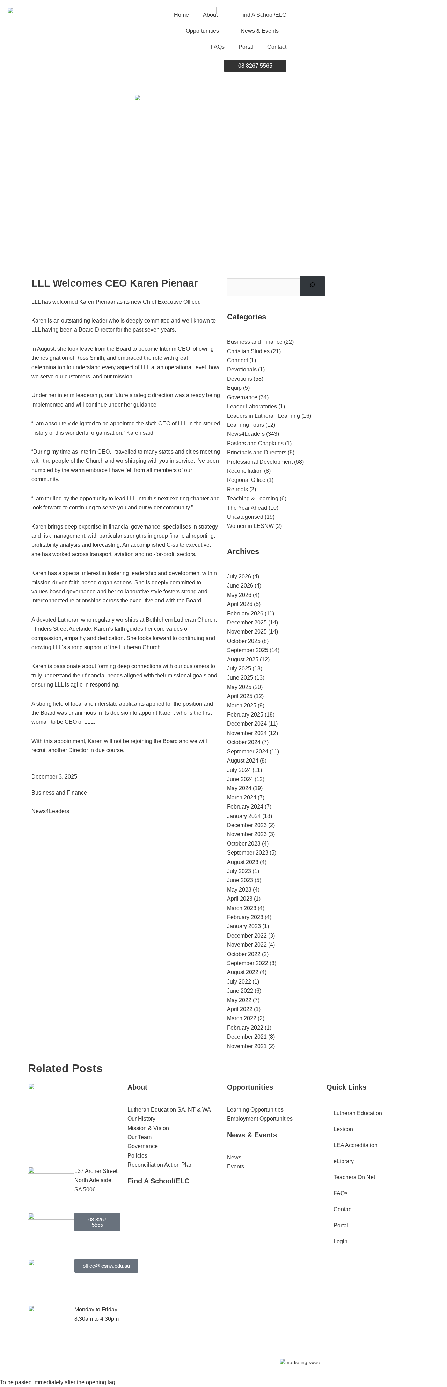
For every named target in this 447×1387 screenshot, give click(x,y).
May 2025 (239, 687)
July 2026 (239, 576)
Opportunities (202, 31)
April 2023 (239, 899)
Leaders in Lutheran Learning (263, 416)
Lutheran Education (358, 1113)
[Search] (312, 286)
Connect (237, 360)
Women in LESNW (250, 526)
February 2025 (245, 715)
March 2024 (241, 798)
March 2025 (241, 705)
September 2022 (247, 963)
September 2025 (247, 650)
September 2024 (247, 752)
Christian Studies (248, 351)
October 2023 (244, 844)
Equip (234, 388)
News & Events (260, 31)
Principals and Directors (256, 452)
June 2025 (240, 678)
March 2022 (241, 1018)
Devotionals (242, 369)
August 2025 (242, 659)
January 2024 (244, 816)
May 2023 (239, 890)
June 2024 (240, 779)
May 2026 (239, 595)
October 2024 (244, 742)
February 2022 (245, 1028)
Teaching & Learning (252, 498)
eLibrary (344, 1161)
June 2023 (240, 880)
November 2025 (247, 632)
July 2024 (239, 770)
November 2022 (247, 945)
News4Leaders (50, 811)
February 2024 (245, 807)
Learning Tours (245, 425)
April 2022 (239, 1009)
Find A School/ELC (262, 15)
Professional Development (260, 462)
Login (340, 1241)
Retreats (237, 489)
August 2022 (242, 972)
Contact (276, 47)
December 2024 (247, 724)
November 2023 (247, 834)
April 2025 (239, 696)
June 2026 (240, 586)
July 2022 (239, 982)
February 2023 (245, 917)
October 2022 (244, 954)
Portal (246, 47)
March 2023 (241, 908)
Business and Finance (59, 793)
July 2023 (239, 871)
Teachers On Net (354, 1177)
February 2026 (245, 613)
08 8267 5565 (255, 66)
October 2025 (244, 641)
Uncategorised (245, 517)
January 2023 (244, 926)
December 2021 (247, 1037)
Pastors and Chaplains (255, 443)
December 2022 (247, 936)
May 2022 (239, 1000)
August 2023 (242, 862)
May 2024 (239, 788)
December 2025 (247, 623)
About (210, 15)
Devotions (239, 379)
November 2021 (247, 1046)
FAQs (218, 47)
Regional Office (246, 480)
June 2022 (240, 991)
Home (181, 15)
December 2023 (247, 825)
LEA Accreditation (356, 1145)
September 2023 (247, 853)
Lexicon (343, 1129)
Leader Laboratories (252, 406)
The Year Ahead (247, 508)
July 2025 (239, 669)
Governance (242, 397)
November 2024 (247, 733)
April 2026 (239, 604)
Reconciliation (245, 471)
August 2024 (242, 761)
